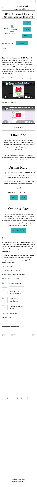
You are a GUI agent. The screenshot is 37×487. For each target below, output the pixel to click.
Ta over (27, 23)
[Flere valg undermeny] (8, 48)
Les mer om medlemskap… (10, 313)
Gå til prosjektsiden (18, 230)
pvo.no (12, 308)
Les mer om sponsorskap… (10, 326)
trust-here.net (14, 301)
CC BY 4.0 (18, 142)
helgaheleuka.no (15, 293)
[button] (36, 1)
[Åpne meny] (34, 7)
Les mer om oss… (7, 266)
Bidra (27, 29)
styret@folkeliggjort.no (18, 481)
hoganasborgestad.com (16, 286)
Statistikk (27, 36)
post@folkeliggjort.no (18, 479)
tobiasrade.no (21, 274)
